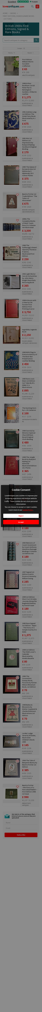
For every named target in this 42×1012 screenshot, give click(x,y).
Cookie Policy (28, 510)
